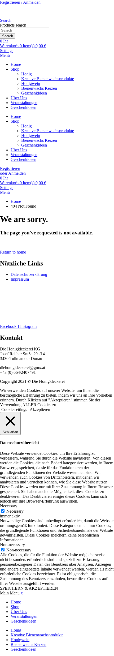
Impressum (20, 279)
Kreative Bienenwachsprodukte (47, 78)
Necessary (15, 511)
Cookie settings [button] (14, 409)
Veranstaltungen (24, 102)
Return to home (13, 252)
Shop (15, 69)
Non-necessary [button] (12, 544)
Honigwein (30, 83)
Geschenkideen (34, 93)
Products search (13, 25)
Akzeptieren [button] (40, 409)
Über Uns (19, 98)
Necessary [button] (8, 506)
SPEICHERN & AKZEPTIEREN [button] (29, 588)
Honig (26, 74)
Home (16, 64)
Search (7, 36)
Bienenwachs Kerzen (39, 88)
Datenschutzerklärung (29, 274)
